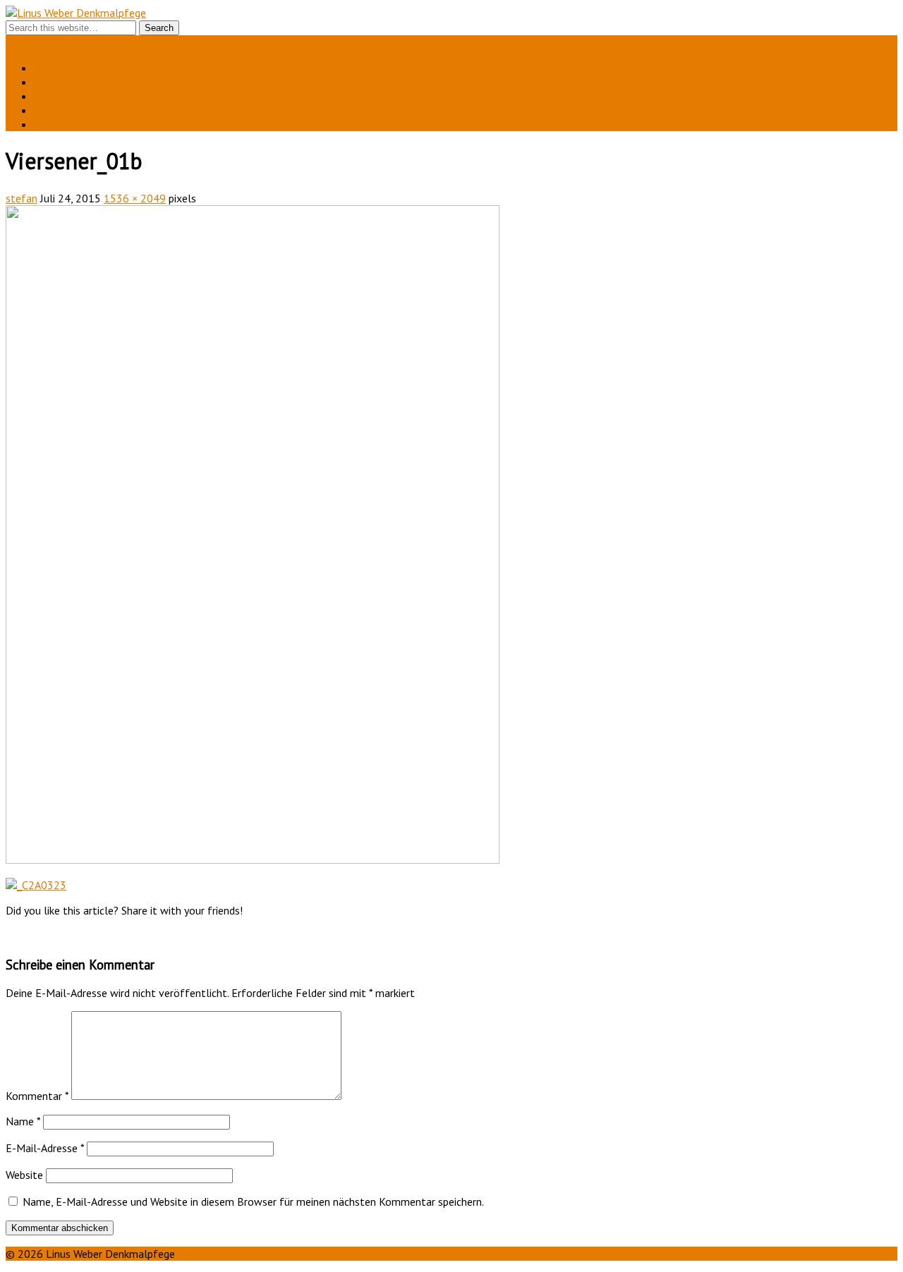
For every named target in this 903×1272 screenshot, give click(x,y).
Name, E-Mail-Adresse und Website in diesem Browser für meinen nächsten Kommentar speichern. (253, 1201)
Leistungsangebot (76, 96)
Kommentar (37, 1096)
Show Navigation (46, 42)
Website (24, 1175)
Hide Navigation (126, 42)
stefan (21, 198)
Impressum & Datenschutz (98, 124)
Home (48, 68)
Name (23, 1121)
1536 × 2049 (135, 198)
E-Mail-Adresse (45, 1148)
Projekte (54, 82)
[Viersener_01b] (252, 859)
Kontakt (53, 110)
